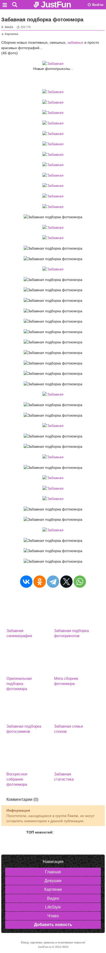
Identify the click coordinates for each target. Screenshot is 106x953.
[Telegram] (53, 581)
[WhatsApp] (80, 581)
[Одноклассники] (39, 581)
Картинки (11, 33)
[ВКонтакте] (26, 581)
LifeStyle (53, 907)
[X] (66, 581)
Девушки (53, 880)
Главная (53, 872)
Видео (53, 898)
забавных (75, 42)
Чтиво (53, 916)
